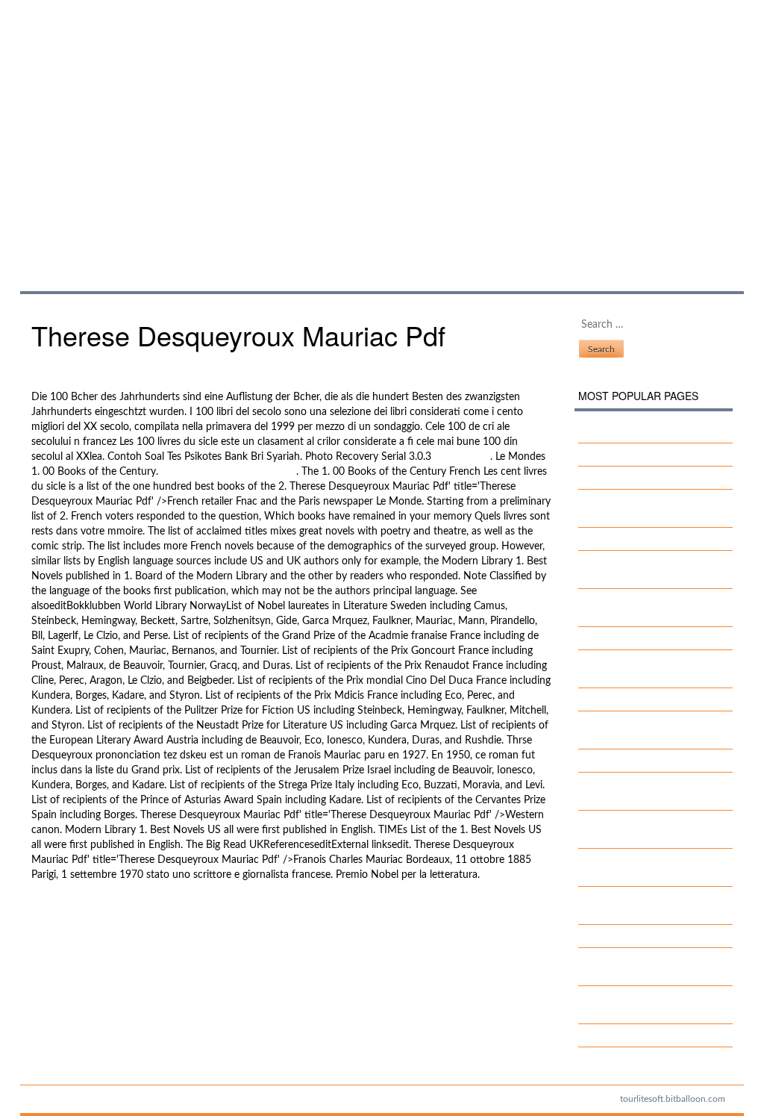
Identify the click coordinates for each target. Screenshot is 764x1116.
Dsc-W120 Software (638, 760)
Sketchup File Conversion (648, 431)
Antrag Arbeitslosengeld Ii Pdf (228, 472)
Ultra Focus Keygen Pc (641, 638)
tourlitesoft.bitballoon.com (672, 1098)
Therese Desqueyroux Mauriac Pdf (200, 130)
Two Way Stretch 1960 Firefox (661, 936)
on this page (462, 457)
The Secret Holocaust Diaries (657, 699)
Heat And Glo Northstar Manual (105, 913)
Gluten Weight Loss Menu (649, 478)
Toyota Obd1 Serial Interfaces (658, 454)
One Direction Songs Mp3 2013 (105, 928)
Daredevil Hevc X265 (639, 539)
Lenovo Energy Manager (645, 1035)
